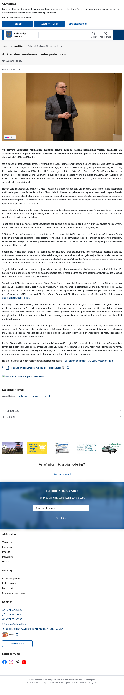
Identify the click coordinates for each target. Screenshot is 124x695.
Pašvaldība (7, 556)
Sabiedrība (48, 396)
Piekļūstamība (9, 583)
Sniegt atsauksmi (62, 474)
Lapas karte (8, 588)
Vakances (7, 542)
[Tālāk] (118, 448)
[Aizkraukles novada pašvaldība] (16, 34)
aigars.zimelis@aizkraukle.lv (16, 297)
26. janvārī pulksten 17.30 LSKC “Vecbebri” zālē (89, 360)
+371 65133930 (14, 619)
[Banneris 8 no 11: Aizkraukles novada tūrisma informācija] (87, 447)
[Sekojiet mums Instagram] (11, 662)
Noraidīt (17, 23)
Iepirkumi (7, 547)
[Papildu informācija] (68, 367)
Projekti (6, 551)
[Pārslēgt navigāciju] (118, 35)
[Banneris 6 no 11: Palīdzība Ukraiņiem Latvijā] (37, 447)
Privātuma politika (11, 578)
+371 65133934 (14, 614)
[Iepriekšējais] (6, 448)
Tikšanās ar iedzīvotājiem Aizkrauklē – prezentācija (35, 367)
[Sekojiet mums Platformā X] (17, 662)
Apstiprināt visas (49, 23)
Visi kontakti (17, 643)
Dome (35, 396)
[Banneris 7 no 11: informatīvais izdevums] (62, 447)
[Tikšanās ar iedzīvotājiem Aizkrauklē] (23, 377)
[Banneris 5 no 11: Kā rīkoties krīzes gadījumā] (12, 447)
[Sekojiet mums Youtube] (24, 662)
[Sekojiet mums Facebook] (4, 662)
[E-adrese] (8, 634)
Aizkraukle (23, 396)
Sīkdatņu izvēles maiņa (13, 592)
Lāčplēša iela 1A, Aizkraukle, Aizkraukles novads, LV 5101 (35, 628)
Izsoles (5, 561)
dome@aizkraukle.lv (16, 623)
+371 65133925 (14, 609)
